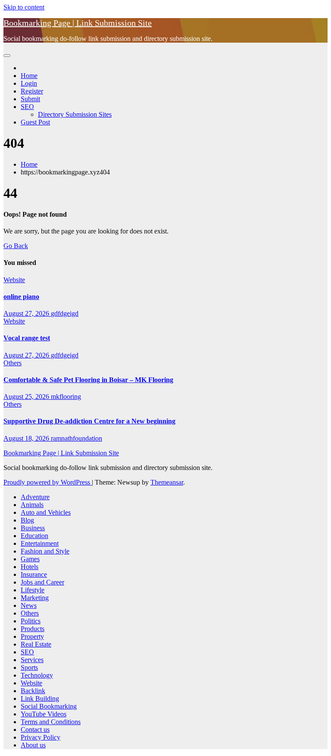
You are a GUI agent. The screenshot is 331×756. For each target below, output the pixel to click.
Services (32, 659)
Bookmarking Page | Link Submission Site (77, 23)
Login (29, 83)
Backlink (33, 690)
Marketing (35, 597)
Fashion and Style (45, 551)
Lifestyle (32, 590)
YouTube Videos (43, 714)
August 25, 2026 (27, 396)
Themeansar (166, 482)
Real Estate (36, 644)
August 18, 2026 (27, 438)
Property (32, 636)
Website (14, 279)
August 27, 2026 (27, 313)
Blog (27, 520)
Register (32, 91)
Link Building (40, 698)
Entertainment (40, 543)
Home (29, 75)
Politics (31, 621)
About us (33, 745)
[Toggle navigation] (6, 55)
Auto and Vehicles (46, 512)
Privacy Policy (40, 737)
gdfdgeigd (64, 313)
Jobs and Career (42, 582)
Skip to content (23, 7)
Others (12, 363)
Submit (30, 99)
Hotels (29, 566)
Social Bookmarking (49, 706)
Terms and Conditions (51, 721)
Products (32, 628)
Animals (32, 504)
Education (34, 535)
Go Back (15, 245)
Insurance (34, 574)
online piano (21, 296)
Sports (29, 667)
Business (33, 528)
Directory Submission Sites (75, 114)
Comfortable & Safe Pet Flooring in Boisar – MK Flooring (88, 379)
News (29, 605)
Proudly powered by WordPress (47, 482)
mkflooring (66, 396)
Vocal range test (26, 338)
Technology (37, 675)
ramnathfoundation (76, 438)
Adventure (35, 497)
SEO (27, 106)
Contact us (35, 729)
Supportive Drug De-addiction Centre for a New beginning (89, 421)
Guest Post (35, 122)
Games (30, 559)
